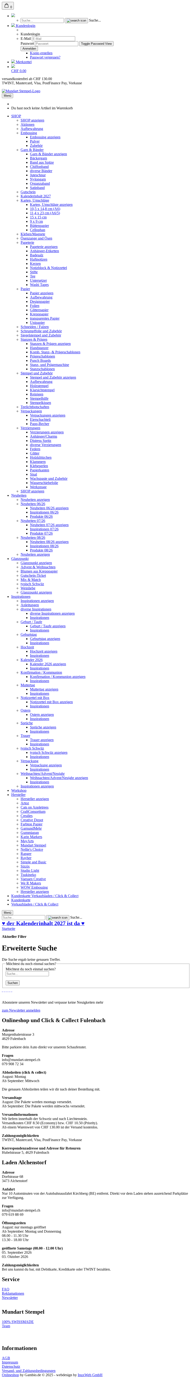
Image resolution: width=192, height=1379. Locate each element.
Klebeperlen (39, 466)
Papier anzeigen (41, 293)
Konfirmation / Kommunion (41, 672)
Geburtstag (29, 634)
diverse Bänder (41, 171)
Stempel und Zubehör (37, 373)
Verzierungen (30, 428)
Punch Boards (40, 360)
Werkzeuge (38, 487)
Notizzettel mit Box (35, 698)
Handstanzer (39, 348)
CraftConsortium (33, 811)
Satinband (37, 188)
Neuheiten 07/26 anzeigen (49, 525)
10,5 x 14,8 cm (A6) (45, 209)
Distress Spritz (40, 441)
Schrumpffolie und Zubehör (41, 331)
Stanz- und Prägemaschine (49, 365)
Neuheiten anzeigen (35, 500)
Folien (34, 306)
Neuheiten (18, 495)
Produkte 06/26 (41, 516)
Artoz (25, 803)
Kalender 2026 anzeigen (48, 664)
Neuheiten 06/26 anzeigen (49, 508)
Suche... (95, 20)
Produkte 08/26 (41, 550)
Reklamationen (13, 1293)
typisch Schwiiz (32, 584)
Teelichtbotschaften (35, 407)
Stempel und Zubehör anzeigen (53, 377)
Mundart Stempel (33, 845)
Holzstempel (39, 386)
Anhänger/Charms (43, 436)
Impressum (10, 1362)
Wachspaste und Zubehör (48, 479)
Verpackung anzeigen (46, 765)
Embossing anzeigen (45, 137)
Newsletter (10, 1298)
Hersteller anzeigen (35, 799)
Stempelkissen (40, 403)
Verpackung (29, 761)
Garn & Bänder (32, 150)
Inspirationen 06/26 (44, 512)
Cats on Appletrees (34, 807)
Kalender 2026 (32, 660)
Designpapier (40, 301)
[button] (23, 26)
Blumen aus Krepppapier (39, 571)
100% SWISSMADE (18, 1322)
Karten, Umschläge (35, 200)
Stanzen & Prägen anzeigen (50, 344)
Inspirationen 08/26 (44, 546)
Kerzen (35, 264)
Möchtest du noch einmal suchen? (31, 969)
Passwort (27, 43)
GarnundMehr (31, 828)
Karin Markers (31, 837)
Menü (7, 95)
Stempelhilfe (39, 398)
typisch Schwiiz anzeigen (48, 752)
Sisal (33, 474)
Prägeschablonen (42, 356)
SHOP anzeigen (32, 120)
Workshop (18, 790)
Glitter (34, 453)
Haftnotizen (38, 259)
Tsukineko (28, 875)
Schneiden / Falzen (35, 327)
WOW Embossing (34, 887)
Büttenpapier (39, 226)
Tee (32, 276)
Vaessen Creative (33, 879)
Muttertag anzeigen (44, 689)
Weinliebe (28, 588)
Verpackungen (31, 411)
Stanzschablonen (42, 369)
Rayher (26, 858)
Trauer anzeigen (42, 740)
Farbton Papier (31, 824)
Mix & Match (31, 580)
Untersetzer (38, 280)
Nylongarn (38, 179)
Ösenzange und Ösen (36, 238)
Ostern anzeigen (42, 715)
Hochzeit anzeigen (43, 651)
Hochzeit (27, 647)
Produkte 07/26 (41, 533)
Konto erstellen (41, 53)
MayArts (27, 841)
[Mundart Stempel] (21, 91)
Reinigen (36, 394)
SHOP (16, 116)
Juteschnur (38, 175)
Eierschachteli (40, 419)
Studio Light (30, 871)
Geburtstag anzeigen (45, 639)
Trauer (25, 736)
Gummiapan (30, 833)
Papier (25, 289)
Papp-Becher (39, 424)
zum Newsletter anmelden (21, 1010)
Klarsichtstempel (42, 390)
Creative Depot (32, 820)
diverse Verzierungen (45, 445)
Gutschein (28, 192)
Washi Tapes (39, 285)
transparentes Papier (44, 318)
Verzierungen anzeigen (47, 432)
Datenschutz (11, 1366)
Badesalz (36, 255)
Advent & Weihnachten (38, 567)
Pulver (35, 141)
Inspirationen (20, 597)
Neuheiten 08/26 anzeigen (49, 542)
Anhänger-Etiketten (44, 251)
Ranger (26, 854)
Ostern (25, 710)
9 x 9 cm (36, 221)
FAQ (5, 1289)
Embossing (29, 133)
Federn (35, 449)
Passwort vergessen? (45, 57)
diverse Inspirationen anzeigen (52, 613)
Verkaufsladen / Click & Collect (54, 896)
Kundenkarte (21, 896)
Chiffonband (39, 167)
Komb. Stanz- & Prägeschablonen (55, 352)
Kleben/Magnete (33, 234)
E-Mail (26, 39)
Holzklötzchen (41, 457)
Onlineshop (10, 1375)
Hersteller (18, 795)
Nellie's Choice (32, 849)
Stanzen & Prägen (34, 339)
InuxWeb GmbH (90, 1375)
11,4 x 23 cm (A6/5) (45, 213)
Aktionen (27, 124)
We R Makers (31, 883)
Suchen (12, 983)
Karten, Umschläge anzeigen (51, 205)
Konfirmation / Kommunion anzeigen (57, 677)
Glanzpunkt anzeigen (36, 563)
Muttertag (28, 685)
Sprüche (27, 723)
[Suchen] (13, 16)
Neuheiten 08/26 (33, 538)
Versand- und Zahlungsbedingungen (28, 1371)
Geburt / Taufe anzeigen (48, 626)
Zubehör (36, 146)
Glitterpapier (39, 310)
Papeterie (27, 242)
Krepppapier (39, 314)
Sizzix (25, 866)
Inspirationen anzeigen (37, 601)
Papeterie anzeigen (44, 247)
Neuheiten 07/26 (33, 521)
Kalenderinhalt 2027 (36, 196)
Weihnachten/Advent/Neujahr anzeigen (59, 778)
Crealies (27, 816)
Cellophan (37, 230)
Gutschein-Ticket (33, 575)
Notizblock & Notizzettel (48, 268)
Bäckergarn (38, 158)
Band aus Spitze (42, 162)
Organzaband (40, 183)
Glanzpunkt (20, 559)
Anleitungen (30, 605)
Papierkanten (39, 470)
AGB (6, 1358)
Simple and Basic (33, 862)
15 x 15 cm (38, 217)
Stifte (34, 272)
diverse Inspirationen (36, 609)
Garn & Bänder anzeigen (48, 154)
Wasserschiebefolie (44, 483)
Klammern (38, 462)
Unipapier (37, 323)
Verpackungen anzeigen (47, 415)
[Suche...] (76, 20)
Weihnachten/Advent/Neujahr (43, 774)
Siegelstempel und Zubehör (41, 335)
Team (6, 1326)
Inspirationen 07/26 (44, 529)
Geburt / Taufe (31, 622)
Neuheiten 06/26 (33, 504)
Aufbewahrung (32, 129)
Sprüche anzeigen (43, 727)
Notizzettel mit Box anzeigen (51, 702)
